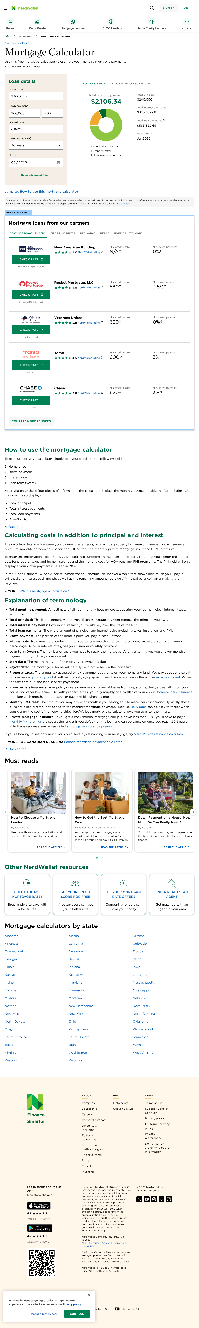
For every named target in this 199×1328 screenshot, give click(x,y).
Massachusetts (144, 982)
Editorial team (92, 1154)
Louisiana (140, 975)
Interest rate (16, 122)
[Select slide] (96, 857)
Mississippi (141, 990)
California (76, 943)
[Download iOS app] (39, 1206)
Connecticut (14, 951)
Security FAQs (123, 1108)
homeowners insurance (174, 692)
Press (85, 1160)
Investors (88, 1171)
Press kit (88, 1166)
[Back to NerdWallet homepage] (7, 36)
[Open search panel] (152, 8)
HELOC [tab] (104, 233)
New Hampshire (81, 1006)
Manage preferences (44, 1313)
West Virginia (143, 1052)
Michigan (11, 990)
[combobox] (36, 145)
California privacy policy (157, 1126)
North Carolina (144, 1014)
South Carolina (16, 1037)
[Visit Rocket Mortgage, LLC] (31, 284)
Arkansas (12, 943)
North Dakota (15, 1021)
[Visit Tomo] (31, 354)
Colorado (140, 943)
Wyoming (76, 1060)
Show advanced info (34, 175)
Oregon (10, 1029)
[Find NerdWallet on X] (139, 1199)
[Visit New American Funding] (31, 249)
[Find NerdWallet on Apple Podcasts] (161, 1199)
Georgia (11, 959)
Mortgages (25, 36)
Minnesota (76, 990)
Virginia (10, 1052)
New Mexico (14, 1014)
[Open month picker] (58, 162)
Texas (9, 1045)
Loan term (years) (20, 138)
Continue (77, 1313)
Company (88, 1103)
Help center (121, 1103)
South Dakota (79, 1037)
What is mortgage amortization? (44, 591)
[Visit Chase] (31, 390)
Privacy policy (155, 1118)
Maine (9, 982)
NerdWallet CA (130, 1309)
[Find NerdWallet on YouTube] (147, 1199)
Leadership (89, 1108)
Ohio (72, 1021)
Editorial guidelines (89, 1137)
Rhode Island (143, 1029)
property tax (41, 677)
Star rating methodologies (92, 1147)
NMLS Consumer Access (96, 1242)
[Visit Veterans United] (31, 319)
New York (76, 1014)
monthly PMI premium (26, 721)
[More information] (164, 120)
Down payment (18, 105)
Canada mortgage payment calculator (93, 742)
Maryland (76, 982)
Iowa (136, 967)
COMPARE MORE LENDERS (31, 421)
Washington (78, 1052)
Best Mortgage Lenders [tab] (28, 233)
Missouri (11, 998)
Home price (16, 89)
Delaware (76, 951)
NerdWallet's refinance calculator (159, 734)
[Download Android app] (39, 1228)
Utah (72, 1045)
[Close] (89, 1295)
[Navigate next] (193, 812)
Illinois (9, 967)
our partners (123, 203)
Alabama (11, 936)
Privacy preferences (153, 1135)
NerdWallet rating (89, 252)
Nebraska (140, 998)
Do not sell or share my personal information (158, 1147)
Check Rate (29, 259)
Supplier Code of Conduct (156, 1110)
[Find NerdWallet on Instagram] (154, 1199)
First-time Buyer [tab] (63, 233)
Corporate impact (94, 1120)
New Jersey (141, 1006)
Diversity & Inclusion (89, 1127)
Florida (138, 951)
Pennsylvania (78, 1029)
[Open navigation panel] (5, 8)
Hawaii (74, 959)
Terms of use (154, 1103)
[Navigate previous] (6, 812)
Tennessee (140, 1037)
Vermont (139, 1045)
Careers (87, 1114)
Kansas (10, 975)
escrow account (168, 677)
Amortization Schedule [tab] (131, 83)
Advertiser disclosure (17, 43)
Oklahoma (140, 1021)
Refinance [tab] (88, 233)
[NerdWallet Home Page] (24, 7)
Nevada (10, 1006)
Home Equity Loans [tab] (128, 233)
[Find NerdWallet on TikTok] (169, 1199)
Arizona (139, 936)
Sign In (169, 7)
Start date (15, 155)
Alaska (74, 936)
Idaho (137, 959)
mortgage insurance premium (92, 726)
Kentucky (76, 975)
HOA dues (138, 707)
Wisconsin (12, 1060)
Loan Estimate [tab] (94, 83)
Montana (75, 998)
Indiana (74, 967)
